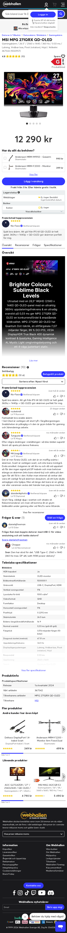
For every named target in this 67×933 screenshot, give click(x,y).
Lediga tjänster (53, 858)
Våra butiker (51, 849)
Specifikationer (53, 245)
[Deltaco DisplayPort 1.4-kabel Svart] (17, 726)
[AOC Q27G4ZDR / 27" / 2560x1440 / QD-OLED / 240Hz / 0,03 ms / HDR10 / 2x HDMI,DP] (17, 773)
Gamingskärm (55, 35)
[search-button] (61, 14)
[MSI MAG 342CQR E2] (49, 773)
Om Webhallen (53, 852)
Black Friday (8, 874)
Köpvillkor (7, 849)
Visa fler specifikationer (33, 670)
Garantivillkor (9, 855)
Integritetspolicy (10, 867)
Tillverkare (51, 861)
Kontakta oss (33, 885)
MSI (37, 700)
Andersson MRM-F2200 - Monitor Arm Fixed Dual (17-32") (49, 740)
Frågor (37, 245)
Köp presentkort (53, 867)
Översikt (7, 245)
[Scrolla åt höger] (64, 729)
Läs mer (33, 360)
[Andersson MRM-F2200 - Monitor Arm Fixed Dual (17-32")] (49, 726)
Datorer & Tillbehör (11, 35)
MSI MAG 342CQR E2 (49, 784)
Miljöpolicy (51, 855)
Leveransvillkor (10, 852)
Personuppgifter (10, 864)
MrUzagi (15, 453)
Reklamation (9, 861)
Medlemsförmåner (55, 871)
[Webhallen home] (11, 4)
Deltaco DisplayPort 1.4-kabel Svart (17, 739)
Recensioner (22, 245)
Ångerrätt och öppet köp (14, 858)
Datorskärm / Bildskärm (34, 35)
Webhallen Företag (55, 864)
